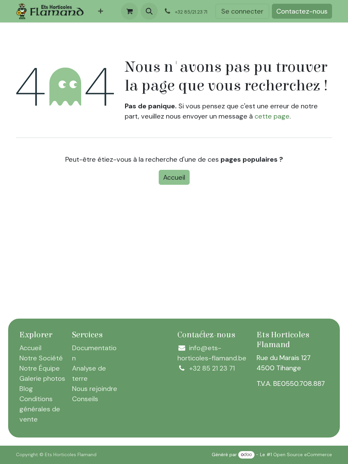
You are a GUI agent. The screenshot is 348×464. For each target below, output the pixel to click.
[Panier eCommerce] (129, 11)
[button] (149, 11)
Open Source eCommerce (302, 454)
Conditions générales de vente (39, 409)
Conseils (85, 398)
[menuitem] (100, 11)
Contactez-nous (302, 11)
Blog (26, 388)
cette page (272, 116)
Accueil (174, 177)
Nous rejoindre (94, 388)
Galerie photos (42, 378)
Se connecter (242, 11)
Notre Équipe (39, 368)
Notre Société (41, 358)
